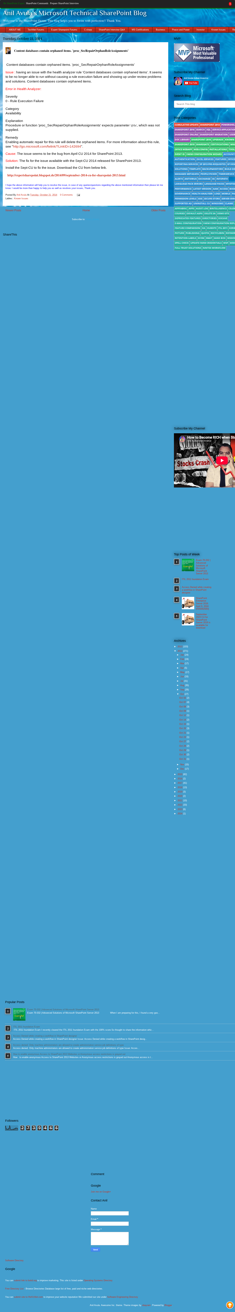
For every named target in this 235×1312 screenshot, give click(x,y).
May (182, 672)
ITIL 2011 (222, 228)
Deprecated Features (188, 218)
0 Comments (66, 195)
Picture (179, 233)
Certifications (220, 144)
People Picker (209, 173)
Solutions (181, 168)
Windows (217, 203)
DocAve (222, 218)
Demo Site (223, 213)
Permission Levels (185, 198)
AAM (215, 188)
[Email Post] (78, 195)
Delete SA (210, 213)
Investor (200, 29)
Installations (218, 149)
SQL (208, 129)
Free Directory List (14, 1288)
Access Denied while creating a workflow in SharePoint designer (196, 590)
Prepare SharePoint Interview (64, 3)
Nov (182, 764)
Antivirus (191, 178)
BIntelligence (218, 208)
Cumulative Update (186, 124)
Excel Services (205, 159)
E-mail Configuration (188, 223)
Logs (217, 193)
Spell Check (182, 242)
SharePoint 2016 (184, 129)
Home (86, 210)
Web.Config (201, 149)
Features (220, 159)
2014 (180, 651)
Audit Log (202, 208)
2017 (180, 783)
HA (203, 228)
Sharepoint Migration (214, 134)
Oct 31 (183, 759)
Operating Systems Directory (98, 1280)
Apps (191, 208)
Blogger (168, 1305)
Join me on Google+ (101, 1191)
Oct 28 (183, 746)
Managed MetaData (187, 173)
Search (200, 129)
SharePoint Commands (37, 3)
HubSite (211, 228)
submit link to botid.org (25, 1280)
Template (195, 168)
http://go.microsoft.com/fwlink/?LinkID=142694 (47, 146)
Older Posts (158, 210)
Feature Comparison (187, 228)
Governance (182, 193)
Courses (180, 213)
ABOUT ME (15, 29)
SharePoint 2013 (210, 124)
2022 (180, 804)
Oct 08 (183, 706)
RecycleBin (217, 233)
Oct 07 (183, 702)
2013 (180, 646)
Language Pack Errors (189, 183)
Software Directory (14, 1260)
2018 (180, 787)
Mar (182, 663)
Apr (182, 668)
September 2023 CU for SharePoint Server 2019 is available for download (203, 621)
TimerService (226, 173)
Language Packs (214, 183)
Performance (183, 188)
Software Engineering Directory (122, 1297)
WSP (225, 242)
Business (160, 29)
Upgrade (218, 139)
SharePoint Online (186, 134)
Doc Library (182, 139)
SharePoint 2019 (184, 144)
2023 (180, 809)
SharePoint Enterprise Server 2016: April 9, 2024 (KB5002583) (202, 603)
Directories (209, 218)
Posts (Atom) (92, 219)
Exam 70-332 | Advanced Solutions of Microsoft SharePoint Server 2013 (203, 567)
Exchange (204, 178)
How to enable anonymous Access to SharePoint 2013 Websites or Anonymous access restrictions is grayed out (69, 1054)
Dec (182, 769)
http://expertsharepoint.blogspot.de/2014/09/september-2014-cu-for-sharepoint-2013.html (66, 175)
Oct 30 (183, 754)
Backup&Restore (212, 168)
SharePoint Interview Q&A (112, 29)
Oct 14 (183, 719)
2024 (180, 813)
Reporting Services (186, 164)
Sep (182, 689)
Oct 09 (183, 711)
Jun (182, 676)
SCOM (201, 238)
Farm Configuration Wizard (204, 154)
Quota (205, 233)
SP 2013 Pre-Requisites (213, 164)
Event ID (180, 154)
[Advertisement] (204, 394)
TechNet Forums (36, 29)
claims (229, 203)
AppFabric (181, 208)
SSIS (200, 198)
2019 (180, 791)
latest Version (202, 188)
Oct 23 (183, 737)
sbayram (146, 1305)
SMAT (209, 238)
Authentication (185, 159)
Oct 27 (183, 741)
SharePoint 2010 (201, 139)
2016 (180, 778)
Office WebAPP (183, 149)
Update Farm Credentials (206, 242)
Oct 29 (183, 750)
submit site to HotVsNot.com (28, 1297)
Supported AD (183, 203)
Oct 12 (183, 715)
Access (224, 188)
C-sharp (88, 29)
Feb (182, 659)
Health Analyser (202, 193)
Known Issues (218, 29)
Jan (182, 655)
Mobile (226, 193)
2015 (180, 774)
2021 (180, 800)
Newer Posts (13, 210)
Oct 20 (183, 728)
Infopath (222, 178)
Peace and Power (181, 29)
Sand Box (220, 238)
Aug (182, 685)
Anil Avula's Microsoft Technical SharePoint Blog (75, 13)
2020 (180, 796)
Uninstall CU (202, 203)
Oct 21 (183, 733)
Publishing (192, 233)
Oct (182, 694)
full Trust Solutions (188, 247)
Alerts (179, 178)
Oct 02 (183, 698)
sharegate (202, 144)
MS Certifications (140, 29)
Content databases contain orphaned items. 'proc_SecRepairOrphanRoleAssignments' (71, 50)
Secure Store (212, 198)
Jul (182, 681)
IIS (213, 178)
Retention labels (185, 238)
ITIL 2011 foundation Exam (195, 579)
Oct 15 (183, 724)
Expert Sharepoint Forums (64, 29)
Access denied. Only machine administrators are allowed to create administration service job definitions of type (68, 1045)
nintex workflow (214, 247)
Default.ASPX (194, 213)
